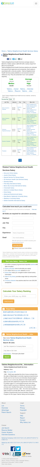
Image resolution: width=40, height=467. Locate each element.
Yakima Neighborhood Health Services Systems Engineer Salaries (31, 139)
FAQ (21, 416)
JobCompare (7, 353)
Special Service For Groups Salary (14, 177)
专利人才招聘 (19, 462)
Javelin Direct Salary (10, 175)
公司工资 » (32, 328)
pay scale (17, 270)
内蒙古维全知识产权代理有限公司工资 (15, 315)
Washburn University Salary (12, 198)
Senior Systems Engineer (5, 108)
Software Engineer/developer (6, 130)
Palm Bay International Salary (12, 183)
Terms (22, 406)
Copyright (23, 410)
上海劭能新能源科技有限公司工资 (14, 325)
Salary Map (8, 272)
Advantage (5, 410)
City (4, 228)
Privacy (22, 408)
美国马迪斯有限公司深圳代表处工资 (15, 312)
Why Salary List (25, 422)
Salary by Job (5, 442)
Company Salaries (10, 280)
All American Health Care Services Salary (16, 179)
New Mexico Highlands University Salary (15, 196)
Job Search (5, 428)
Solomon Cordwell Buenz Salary (13, 190)
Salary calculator (10, 268)
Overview (5, 408)
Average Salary (23, 460)
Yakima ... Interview (26, 89)
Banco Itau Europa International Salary (15, 186)
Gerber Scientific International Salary (14, 200)
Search (7, 357)
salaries (33, 264)
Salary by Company (7, 438)
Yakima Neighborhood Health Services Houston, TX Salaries (31, 111)
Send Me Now (17, 245)
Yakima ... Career (13, 89)
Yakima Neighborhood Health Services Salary (22, 51)
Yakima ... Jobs (27, 91)
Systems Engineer (6, 141)
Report (22, 418)
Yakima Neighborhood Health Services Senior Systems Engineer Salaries (32, 106)
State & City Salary (10, 276)
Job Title (6, 223)
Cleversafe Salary (9, 188)
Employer (6, 218)
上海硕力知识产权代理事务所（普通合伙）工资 (18, 318)
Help (17, 460)
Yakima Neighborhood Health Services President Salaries (31, 149)
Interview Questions (8, 434)
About (3, 460)
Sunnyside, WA (11, 372)
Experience (7, 232)
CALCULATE (8, 301)
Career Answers (7, 432)
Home (4, 51)
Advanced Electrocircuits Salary (13, 194)
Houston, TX (20, 107)
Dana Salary (7, 192)
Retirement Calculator (8, 462)
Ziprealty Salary (8, 181)
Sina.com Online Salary (10, 173)
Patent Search (6, 412)
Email (5, 237)
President (4, 151)
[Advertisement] (20, 27)
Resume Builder (7, 430)
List (3, 406)
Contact (22, 420)
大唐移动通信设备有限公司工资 (13, 321)
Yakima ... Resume (14, 91)
